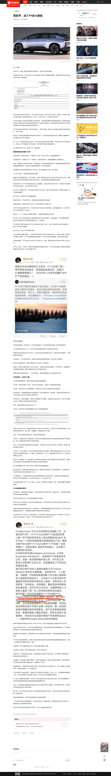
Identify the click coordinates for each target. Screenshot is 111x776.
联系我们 (70, 774)
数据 (68, 5)
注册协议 (79, 774)
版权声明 (88, 774)
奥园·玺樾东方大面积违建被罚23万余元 (86, 198)
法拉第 (31, 733)
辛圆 (77, 80)
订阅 (94, 14)
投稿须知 (84, 774)
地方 (53, 5)
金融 (30, 5)
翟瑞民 (77, 100)
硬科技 (58, 5)
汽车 (44, 5)
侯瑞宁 (77, 60)
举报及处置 (93, 774)
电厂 (81, 5)
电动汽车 (16, 733)
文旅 (63, 5)
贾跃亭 (17, 11)
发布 (68, 760)
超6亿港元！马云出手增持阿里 (86, 58)
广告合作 (74, 774)
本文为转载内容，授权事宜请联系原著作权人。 (25, 714)
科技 (25, 5)
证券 (35, 5)
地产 (39, 5)
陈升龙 (77, 42)
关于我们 (65, 774)
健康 (48, 5)
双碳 (77, 5)
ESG (72, 5)
